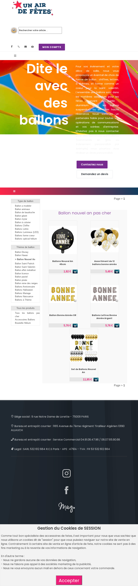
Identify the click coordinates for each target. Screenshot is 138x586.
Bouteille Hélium (23, 323)
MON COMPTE (51, 47)
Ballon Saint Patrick (24, 263)
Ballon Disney (21, 252)
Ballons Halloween (24, 290)
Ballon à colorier (23, 222)
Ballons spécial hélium (26, 238)
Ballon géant (21, 216)
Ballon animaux (22, 209)
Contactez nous (92, 164)
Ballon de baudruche (25, 212)
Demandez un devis (94, 174)
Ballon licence (22, 273)
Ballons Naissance (24, 296)
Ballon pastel (21, 276)
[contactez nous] (25, 46)
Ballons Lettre (21, 229)
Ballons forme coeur (24, 235)
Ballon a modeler (23, 206)
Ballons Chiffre (22, 225)
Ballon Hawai (21, 255)
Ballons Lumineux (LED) (27, 232)
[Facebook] (11, 46)
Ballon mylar (21, 219)
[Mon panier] (32, 46)
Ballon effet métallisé (25, 270)
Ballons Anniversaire (25, 286)
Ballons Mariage (23, 293)
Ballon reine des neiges (26, 283)
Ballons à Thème (23, 300)
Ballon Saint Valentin (25, 267)
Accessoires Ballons (25, 319)
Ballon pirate (21, 280)
